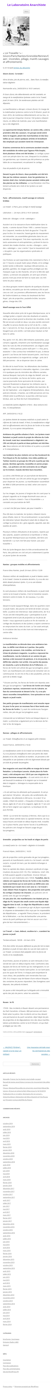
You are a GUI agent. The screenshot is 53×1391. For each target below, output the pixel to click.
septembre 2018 (9, 1162)
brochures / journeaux (11, 1339)
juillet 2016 (7, 1239)
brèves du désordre (21, 68)
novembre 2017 (8, 1191)
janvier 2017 (7, 1221)
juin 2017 (6, 1206)
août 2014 (6, 1307)
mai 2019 (6, 1138)
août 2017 (6, 1200)
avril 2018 (6, 1177)
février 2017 (7, 1218)
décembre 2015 (8, 1259)
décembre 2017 (8, 1188)
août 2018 (6, 1165)
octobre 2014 (8, 1301)
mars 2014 (6, 1321)
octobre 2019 (8, 1123)
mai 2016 (6, 1245)
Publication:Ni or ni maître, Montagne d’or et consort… (23, 1094)
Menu (26, 11)
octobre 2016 (8, 1230)
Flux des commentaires (11, 1369)
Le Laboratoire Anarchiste (26, 5)
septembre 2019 (9, 1126)
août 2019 (6, 1129)
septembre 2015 (9, 1268)
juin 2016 (6, 1242)
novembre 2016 (8, 1227)
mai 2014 (6, 1315)
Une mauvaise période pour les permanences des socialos (38, 1050)
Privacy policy (7, 1386)
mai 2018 (6, 1174)
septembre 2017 (9, 1197)
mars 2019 (6, 1144)
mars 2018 (6, 1179)
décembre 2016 (8, 1224)
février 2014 (7, 1324)
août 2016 (6, 1236)
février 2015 (7, 1289)
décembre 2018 (8, 1153)
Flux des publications (10, 1366)
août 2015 (6, 1271)
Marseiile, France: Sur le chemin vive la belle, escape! (22, 1079)
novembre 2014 (8, 1298)
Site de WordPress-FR (11, 1372)
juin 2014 (6, 1312)
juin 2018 (6, 1171)
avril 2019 (6, 1141)
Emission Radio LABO (10, 1342)
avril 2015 (6, 1283)
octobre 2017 (8, 1194)
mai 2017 (6, 1209)
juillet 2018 (7, 1168)
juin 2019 (6, 1135)
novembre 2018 (8, 1156)
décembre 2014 (8, 1295)
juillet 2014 (7, 1310)
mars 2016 (6, 1250)
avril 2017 (6, 1212)
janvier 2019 (7, 1150)
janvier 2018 (7, 1185)
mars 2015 (6, 1286)
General (29, 1032)
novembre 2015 (8, 1262)
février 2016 (7, 1253)
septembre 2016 (9, 1233)
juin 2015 (6, 1277)
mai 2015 (6, 1280)
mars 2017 (6, 1215)
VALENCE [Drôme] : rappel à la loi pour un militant (12, 1050)
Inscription (7, 1360)
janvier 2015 (7, 1292)
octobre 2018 (8, 1159)
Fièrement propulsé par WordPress (26, 1386)
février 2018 (7, 1182)
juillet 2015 (7, 1274)
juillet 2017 (7, 1203)
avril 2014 (6, 1318)
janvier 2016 (7, 1256)
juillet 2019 (7, 1132)
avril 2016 (6, 1247)
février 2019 (7, 1147)
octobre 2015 (8, 1265)
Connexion (7, 1363)
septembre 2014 (9, 1304)
